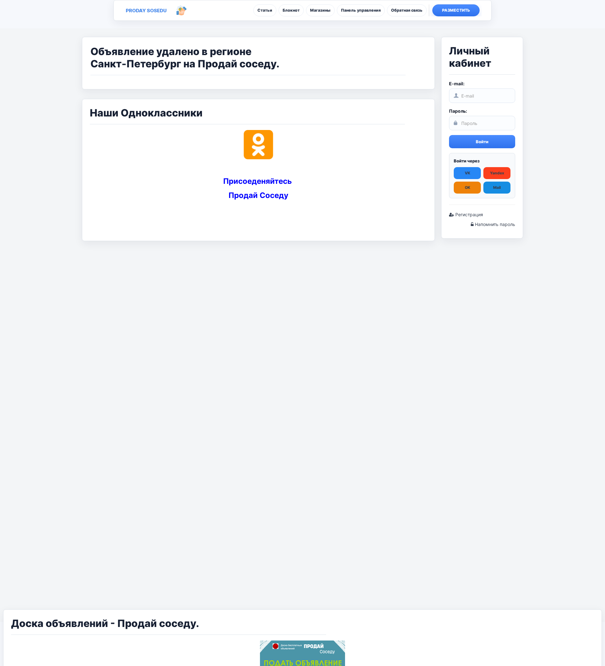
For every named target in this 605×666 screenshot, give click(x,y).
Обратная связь (407, 10)
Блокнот (291, 10)
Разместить (456, 10)
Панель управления (361, 10)
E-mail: (456, 83)
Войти (482, 141)
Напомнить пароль (494, 224)
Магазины (320, 10)
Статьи (264, 10)
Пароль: (458, 111)
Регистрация (468, 214)
